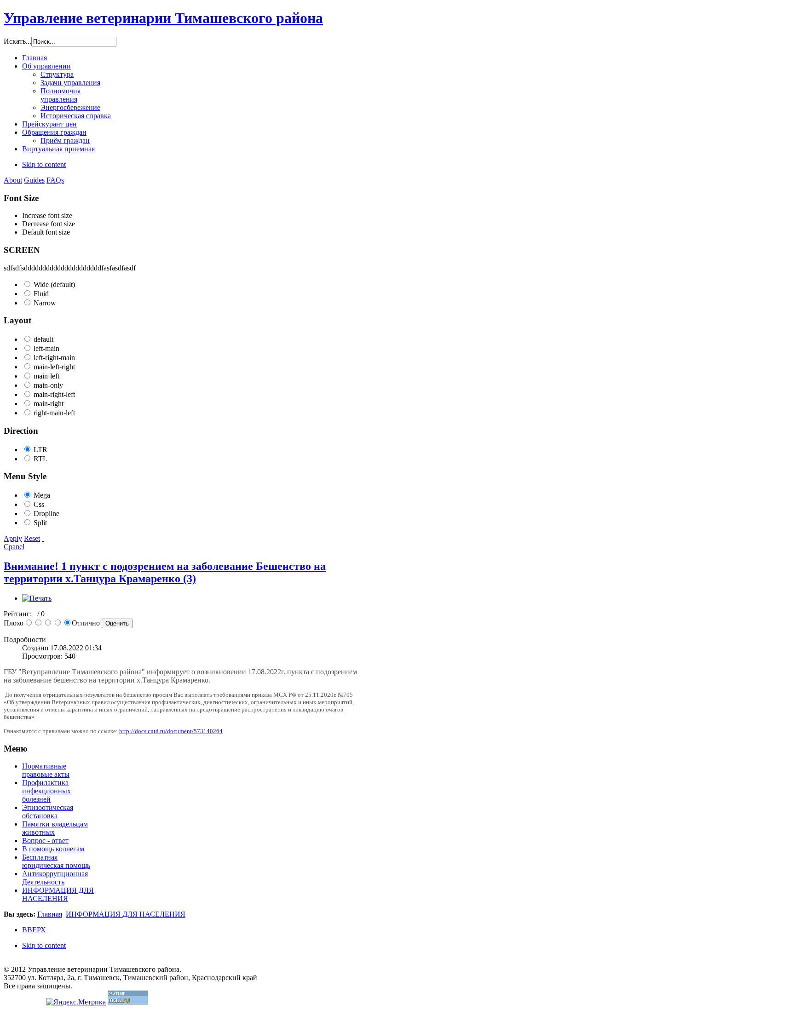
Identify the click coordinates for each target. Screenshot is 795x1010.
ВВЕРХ (34, 930)
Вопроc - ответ (45, 840)
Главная (49, 914)
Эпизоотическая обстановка (47, 811)
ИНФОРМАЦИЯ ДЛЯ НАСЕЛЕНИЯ (58, 894)
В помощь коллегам (53, 849)
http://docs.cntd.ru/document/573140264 (171, 731)
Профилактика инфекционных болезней (46, 791)
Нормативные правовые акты (45, 770)
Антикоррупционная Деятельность (55, 878)
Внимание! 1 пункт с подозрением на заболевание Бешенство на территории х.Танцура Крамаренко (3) (165, 572)
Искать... (17, 41)
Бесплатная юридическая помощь (56, 861)
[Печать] (37, 598)
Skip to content (44, 164)
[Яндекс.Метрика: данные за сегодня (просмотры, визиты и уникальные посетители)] (76, 1002)
